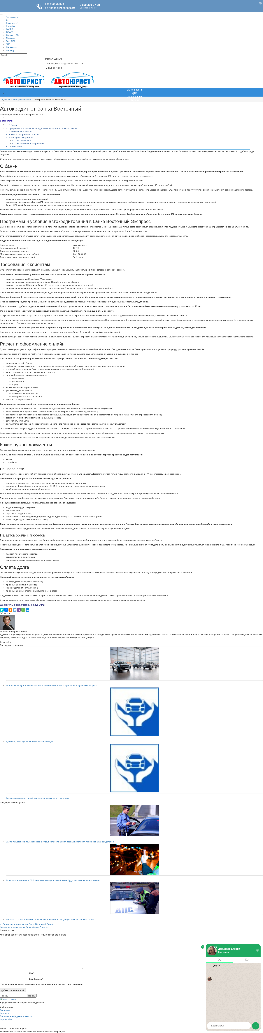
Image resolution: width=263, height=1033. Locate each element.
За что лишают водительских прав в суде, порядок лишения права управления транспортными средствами (60, 841)
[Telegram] (14, 610)
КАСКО (135, 103)
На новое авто (21, 140)
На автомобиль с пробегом (28, 143)
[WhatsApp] (23, 610)
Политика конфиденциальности (16, 1016)
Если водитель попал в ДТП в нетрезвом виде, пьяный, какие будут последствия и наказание (53, 880)
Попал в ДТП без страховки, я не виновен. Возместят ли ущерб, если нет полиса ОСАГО (50, 919)
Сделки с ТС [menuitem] (12, 34)
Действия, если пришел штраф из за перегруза (29, 741)
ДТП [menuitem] (8, 19)
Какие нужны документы (19, 137)
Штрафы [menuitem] (10, 25)
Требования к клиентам (19, 131)
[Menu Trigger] (1, 14)
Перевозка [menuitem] (11, 47)
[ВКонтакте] (6, 610)
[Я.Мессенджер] (2, 610)
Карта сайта (6, 1019)
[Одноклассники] (10, 610)
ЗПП (134, 121)
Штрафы (135, 100)
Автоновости (134, 89)
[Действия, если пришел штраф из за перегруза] (134, 712)
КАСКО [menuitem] (9, 28)
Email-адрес (36, 978)
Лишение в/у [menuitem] (12, 22)
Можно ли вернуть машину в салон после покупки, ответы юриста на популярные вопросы (51, 685)
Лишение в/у (134, 96)
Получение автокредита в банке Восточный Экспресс (28, 923)
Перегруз (134, 128)
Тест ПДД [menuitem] (10, 41)
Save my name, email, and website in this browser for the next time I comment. (42, 984)
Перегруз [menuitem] (10, 50)
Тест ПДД (134, 117)
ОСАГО (134, 107)
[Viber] (19, 610)
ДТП (134, 93)
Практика (134, 114)
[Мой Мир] (27, 610)
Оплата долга (14, 146)
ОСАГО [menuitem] (9, 31)
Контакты (4, 1013)
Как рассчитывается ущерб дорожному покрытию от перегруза (37, 797)
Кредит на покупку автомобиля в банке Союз (24, 927)
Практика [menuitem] (10, 38)
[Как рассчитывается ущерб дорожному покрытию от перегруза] (134, 768)
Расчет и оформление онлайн (22, 134)
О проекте (5, 1010)
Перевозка (134, 124)
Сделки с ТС (135, 110)
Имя (31, 973)
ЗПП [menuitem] (8, 44)
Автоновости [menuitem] (12, 16)
